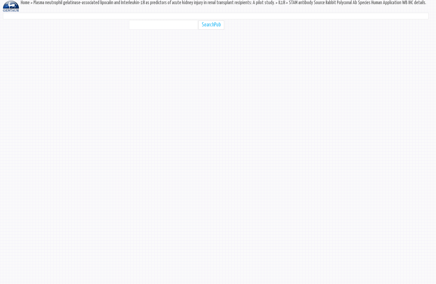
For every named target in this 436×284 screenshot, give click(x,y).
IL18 (282, 3)
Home (25, 3)
